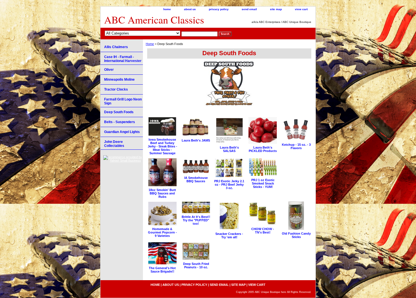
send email (249, 9)
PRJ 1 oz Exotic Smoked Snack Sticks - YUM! (263, 183)
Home (150, 44)
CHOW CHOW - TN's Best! (262, 230)
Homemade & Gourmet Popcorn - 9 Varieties (162, 232)
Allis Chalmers (116, 47)
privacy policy (219, 9)
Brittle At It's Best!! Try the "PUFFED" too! (196, 220)
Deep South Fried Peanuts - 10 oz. (196, 265)
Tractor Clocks (116, 89)
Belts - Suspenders (119, 122)
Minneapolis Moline (119, 80)
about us (190, 9)
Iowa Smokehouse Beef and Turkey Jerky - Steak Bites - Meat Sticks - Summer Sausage (162, 146)
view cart (301, 9)
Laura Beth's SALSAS (229, 149)
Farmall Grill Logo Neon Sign (123, 101)
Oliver (109, 70)
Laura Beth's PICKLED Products (263, 149)
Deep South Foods (119, 112)
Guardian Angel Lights (122, 132)
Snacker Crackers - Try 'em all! (229, 235)
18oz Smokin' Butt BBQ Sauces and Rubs (162, 193)
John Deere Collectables (114, 144)
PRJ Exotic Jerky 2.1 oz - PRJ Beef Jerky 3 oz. (229, 184)
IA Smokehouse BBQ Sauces (196, 179)
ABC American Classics (154, 19)
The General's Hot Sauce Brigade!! (162, 269)
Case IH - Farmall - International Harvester (122, 59)
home (167, 9)
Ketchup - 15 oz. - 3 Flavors (296, 146)
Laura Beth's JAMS (196, 140)
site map (276, 9)
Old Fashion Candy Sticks (296, 235)
